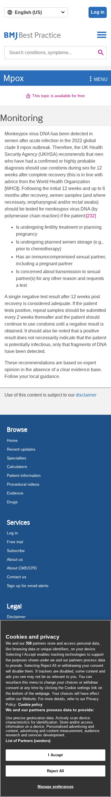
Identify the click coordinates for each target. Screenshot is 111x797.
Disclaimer (16, 616)
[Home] (32, 34)
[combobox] (49, 52)
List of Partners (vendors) (28, 741)
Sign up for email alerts (27, 585)
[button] (90, 79)
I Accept (55, 755)
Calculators (17, 466)
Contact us (16, 577)
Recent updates (21, 449)
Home (12, 440)
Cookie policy (30, 704)
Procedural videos (23, 484)
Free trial (15, 541)
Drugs (12, 502)
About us (15, 559)
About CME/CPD (22, 568)
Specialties (16, 458)
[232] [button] (91, 215)
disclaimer (86, 395)
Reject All (55, 771)
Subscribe (16, 550)
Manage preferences (55, 786)
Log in (97, 12)
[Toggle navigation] (102, 35)
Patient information (24, 475)
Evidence (15, 493)
